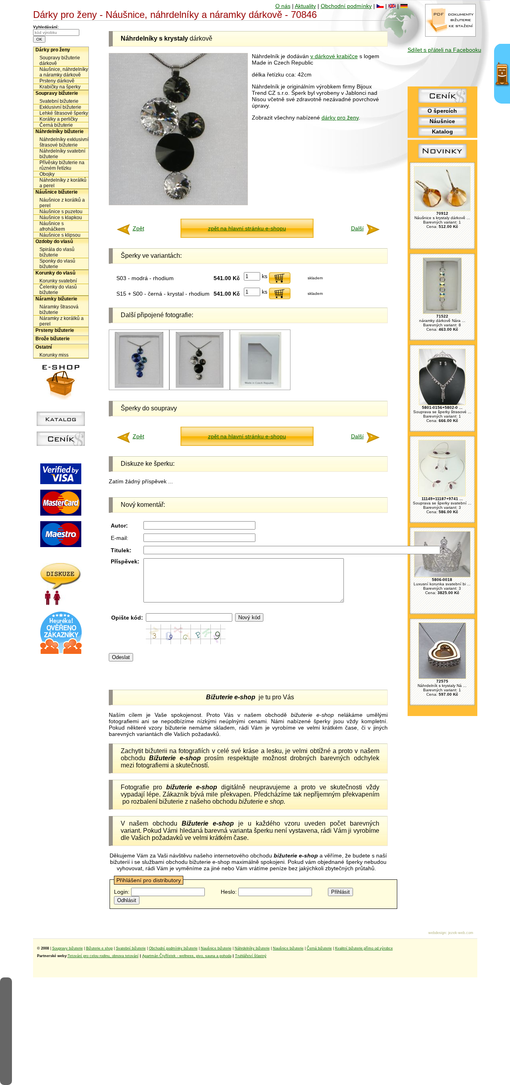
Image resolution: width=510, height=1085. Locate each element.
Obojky (47, 174)
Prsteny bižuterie (54, 330)
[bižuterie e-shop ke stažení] (450, 34)
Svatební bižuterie (58, 101)
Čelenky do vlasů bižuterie (58, 289)
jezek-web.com (460, 933)
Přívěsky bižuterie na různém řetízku (61, 165)
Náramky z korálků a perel (61, 321)
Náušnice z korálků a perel (62, 202)
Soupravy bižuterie (56, 93)
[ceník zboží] (442, 101)
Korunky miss (54, 355)
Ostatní (43, 347)
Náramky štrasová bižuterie (58, 309)
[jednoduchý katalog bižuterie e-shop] (61, 424)
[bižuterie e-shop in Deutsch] (404, 6)
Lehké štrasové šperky (63, 113)
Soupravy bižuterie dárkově (59, 60)
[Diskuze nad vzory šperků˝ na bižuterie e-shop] (60, 603)
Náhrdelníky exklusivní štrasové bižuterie (63, 142)
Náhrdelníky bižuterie (59, 131)
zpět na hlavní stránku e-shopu (247, 228)
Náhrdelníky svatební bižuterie (62, 153)
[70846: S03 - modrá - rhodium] (139, 386)
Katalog (442, 131)
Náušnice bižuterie (56, 192)
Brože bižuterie (52, 338)
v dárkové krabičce (334, 56)
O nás (282, 6)
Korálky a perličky (58, 119)
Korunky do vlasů (55, 273)
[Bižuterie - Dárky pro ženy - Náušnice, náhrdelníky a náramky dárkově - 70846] (178, 203)
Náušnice (442, 121)
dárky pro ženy (340, 117)
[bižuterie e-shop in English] (392, 6)
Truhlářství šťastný (251, 956)
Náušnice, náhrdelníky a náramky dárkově (63, 72)
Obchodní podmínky (346, 6)
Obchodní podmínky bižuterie (173, 948)
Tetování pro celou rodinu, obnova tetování (103, 956)
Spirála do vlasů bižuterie (57, 252)
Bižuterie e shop (99, 948)
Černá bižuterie (56, 125)
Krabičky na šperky (59, 87)
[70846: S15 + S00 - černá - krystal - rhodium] (200, 386)
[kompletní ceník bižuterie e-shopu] (61, 444)
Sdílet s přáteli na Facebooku (444, 50)
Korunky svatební (58, 281)
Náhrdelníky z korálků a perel (62, 182)
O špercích (442, 111)
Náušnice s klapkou (60, 217)
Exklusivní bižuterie (60, 107)
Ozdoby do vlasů (54, 241)
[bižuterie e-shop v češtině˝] (380, 6)
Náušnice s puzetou (60, 211)
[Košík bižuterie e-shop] (60, 397)
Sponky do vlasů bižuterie (57, 263)
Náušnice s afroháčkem (52, 226)
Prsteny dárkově (57, 81)
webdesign (437, 933)
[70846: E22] (260, 386)
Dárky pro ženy (52, 50)
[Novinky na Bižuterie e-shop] (442, 158)
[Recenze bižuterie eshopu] (61, 652)
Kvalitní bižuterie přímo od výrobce (364, 948)
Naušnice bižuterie (216, 948)
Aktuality (305, 6)
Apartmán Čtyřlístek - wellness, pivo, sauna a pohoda (186, 956)
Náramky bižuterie (56, 299)
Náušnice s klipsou (59, 235)
